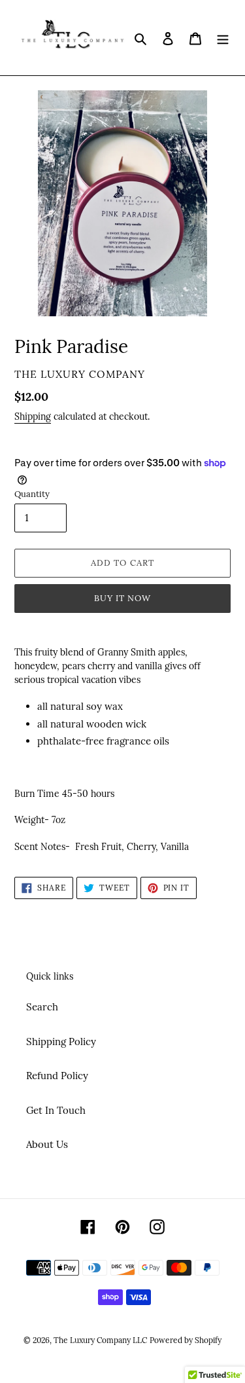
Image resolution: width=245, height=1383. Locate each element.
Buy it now (122, 598)
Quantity (32, 494)
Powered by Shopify (185, 1340)
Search (42, 1007)
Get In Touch (56, 1110)
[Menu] (223, 38)
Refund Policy (57, 1075)
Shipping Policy (61, 1041)
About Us (47, 1144)
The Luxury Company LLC (100, 1340)
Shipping (32, 416)
